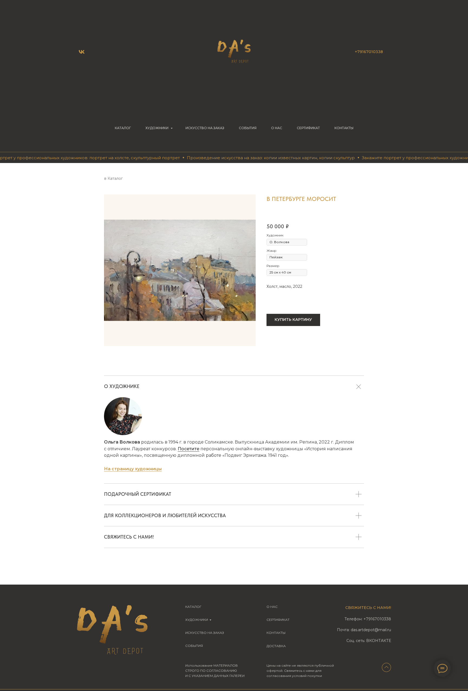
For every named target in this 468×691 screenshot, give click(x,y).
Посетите (188, 448)
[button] (293, 320)
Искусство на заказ (205, 128)
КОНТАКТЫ (343, 128)
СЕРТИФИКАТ (308, 128)
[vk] (81, 51)
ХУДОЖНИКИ (157, 128)
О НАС (276, 128)
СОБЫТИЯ (247, 128)
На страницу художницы (133, 468)
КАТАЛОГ (123, 128)
